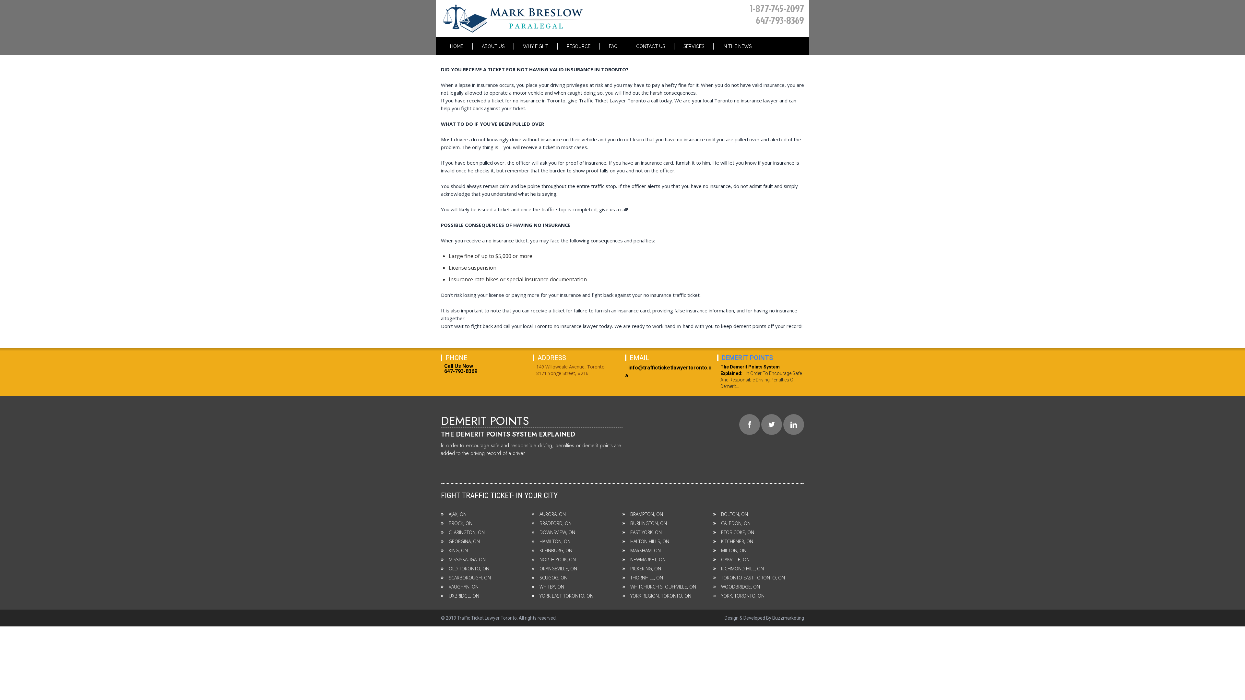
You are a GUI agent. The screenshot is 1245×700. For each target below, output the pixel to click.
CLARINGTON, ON (467, 532)
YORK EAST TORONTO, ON (566, 596)
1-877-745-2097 (777, 8)
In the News (737, 46)
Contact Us (650, 46)
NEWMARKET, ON (648, 559)
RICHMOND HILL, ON (742, 569)
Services (693, 46)
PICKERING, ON (645, 569)
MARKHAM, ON (645, 550)
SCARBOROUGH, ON (470, 578)
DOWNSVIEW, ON (557, 532)
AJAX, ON (458, 514)
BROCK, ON (460, 523)
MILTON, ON (733, 550)
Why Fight (535, 46)
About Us (493, 46)
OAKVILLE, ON (735, 559)
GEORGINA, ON (464, 541)
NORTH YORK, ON (558, 559)
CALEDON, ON (736, 523)
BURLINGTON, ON (648, 523)
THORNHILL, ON (646, 578)
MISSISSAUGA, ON (467, 559)
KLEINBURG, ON (556, 550)
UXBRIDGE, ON (464, 596)
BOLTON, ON (734, 514)
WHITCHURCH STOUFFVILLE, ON (663, 587)
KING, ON (458, 550)
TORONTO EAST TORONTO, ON (753, 578)
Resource (578, 46)
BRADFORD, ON (556, 523)
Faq (613, 46)
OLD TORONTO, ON (469, 569)
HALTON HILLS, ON (649, 541)
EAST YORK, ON (646, 532)
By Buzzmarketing (785, 618)
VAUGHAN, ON (464, 587)
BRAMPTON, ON (646, 514)
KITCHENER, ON (737, 541)
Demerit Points (747, 358)
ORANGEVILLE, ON (558, 569)
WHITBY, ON (552, 587)
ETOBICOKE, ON (737, 532)
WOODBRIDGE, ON (740, 587)
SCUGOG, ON (553, 578)
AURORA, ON (553, 514)
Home (456, 46)
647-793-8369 (780, 20)
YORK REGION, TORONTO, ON (660, 596)
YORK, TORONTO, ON (743, 596)
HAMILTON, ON (555, 541)
